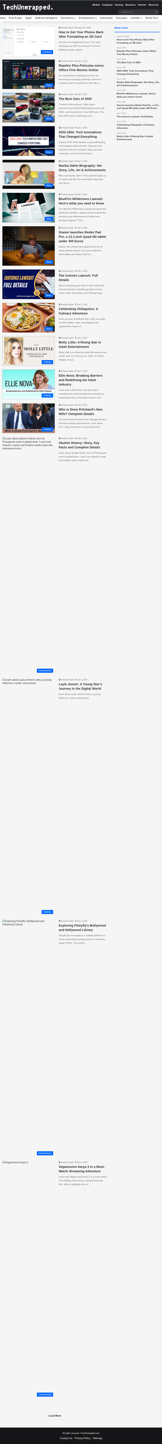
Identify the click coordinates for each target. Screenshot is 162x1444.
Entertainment (86, 18)
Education (121, 18)
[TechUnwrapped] (27, 7)
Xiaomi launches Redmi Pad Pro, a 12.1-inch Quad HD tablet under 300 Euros (82, 237)
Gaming (119, 4)
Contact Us (66, 1438)
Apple (28, 18)
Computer (107, 4)
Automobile (106, 18)
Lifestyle (135, 18)
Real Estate (15, 18)
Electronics (67, 18)
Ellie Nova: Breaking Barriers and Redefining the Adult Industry (81, 380)
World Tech (151, 18)
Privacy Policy (83, 1438)
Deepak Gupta (67, 28)
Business (130, 4)
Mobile (96, 4)
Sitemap (97, 1438)
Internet (142, 4)
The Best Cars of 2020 (75, 99)
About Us (153, 4)
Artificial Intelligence (46, 18)
